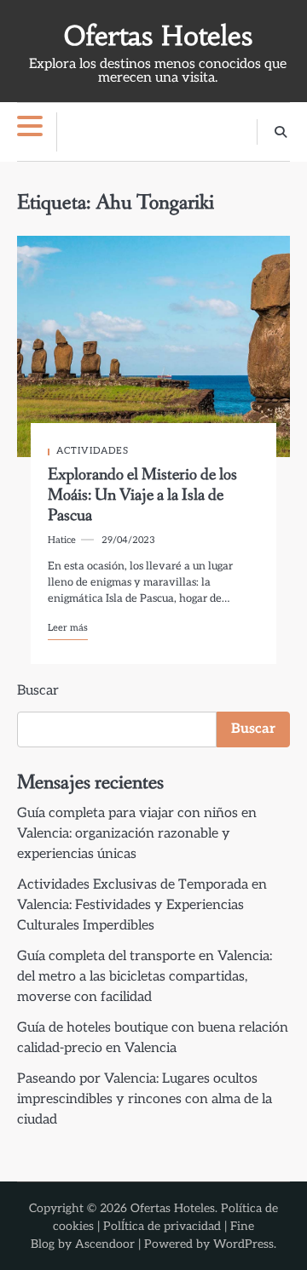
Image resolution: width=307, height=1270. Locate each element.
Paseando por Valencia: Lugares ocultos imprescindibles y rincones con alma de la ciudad (144, 1099)
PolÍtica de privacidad (162, 1226)
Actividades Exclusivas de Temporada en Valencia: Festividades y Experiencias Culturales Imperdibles (142, 905)
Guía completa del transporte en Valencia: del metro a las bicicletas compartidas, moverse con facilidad (144, 976)
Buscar (38, 691)
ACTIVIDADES (92, 450)
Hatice (62, 540)
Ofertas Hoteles (158, 36)
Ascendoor (105, 1244)
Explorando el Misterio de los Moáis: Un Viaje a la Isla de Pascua (142, 495)
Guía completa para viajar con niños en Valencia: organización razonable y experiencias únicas (137, 833)
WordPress (243, 1244)
